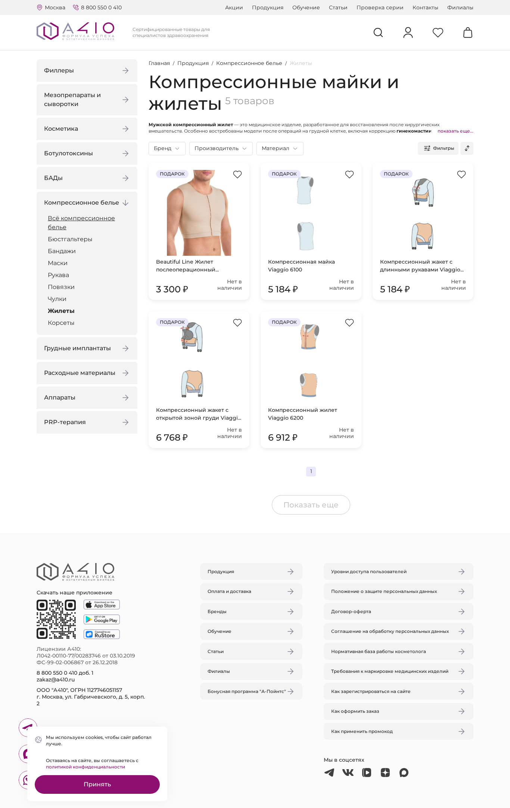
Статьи (338, 7)
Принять (97, 784)
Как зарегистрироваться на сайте (371, 691)
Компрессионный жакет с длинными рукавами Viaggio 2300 (420, 266)
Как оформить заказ (355, 711)
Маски (58, 263)
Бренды (217, 611)
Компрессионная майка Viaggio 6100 (301, 265)
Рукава (58, 275)
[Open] (342, 368)
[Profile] (408, 32)
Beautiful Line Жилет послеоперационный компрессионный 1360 (187, 266)
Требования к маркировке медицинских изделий (389, 671)
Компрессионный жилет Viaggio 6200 (302, 414)
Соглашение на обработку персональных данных (390, 631)
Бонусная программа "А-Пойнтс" (247, 691)
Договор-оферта (351, 611)
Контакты (425, 7)
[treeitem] (89, 223)
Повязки (61, 286)
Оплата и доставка (229, 591)
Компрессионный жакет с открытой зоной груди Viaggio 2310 (198, 414)
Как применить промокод (362, 731)
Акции (234, 7)
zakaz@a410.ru (56, 679)
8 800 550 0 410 (101, 7)
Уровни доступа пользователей (369, 571)
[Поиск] (378, 32)
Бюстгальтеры (70, 239)
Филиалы (460, 7)
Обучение (306, 7)
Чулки (57, 298)
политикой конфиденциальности (85, 767)
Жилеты (61, 310)
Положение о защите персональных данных (384, 591)
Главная (159, 63)
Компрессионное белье (249, 63)
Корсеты (61, 322)
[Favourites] (438, 32)
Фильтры (443, 148)
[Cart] (467, 32)
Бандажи (62, 251)
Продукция (267, 7)
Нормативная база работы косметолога (378, 651)
